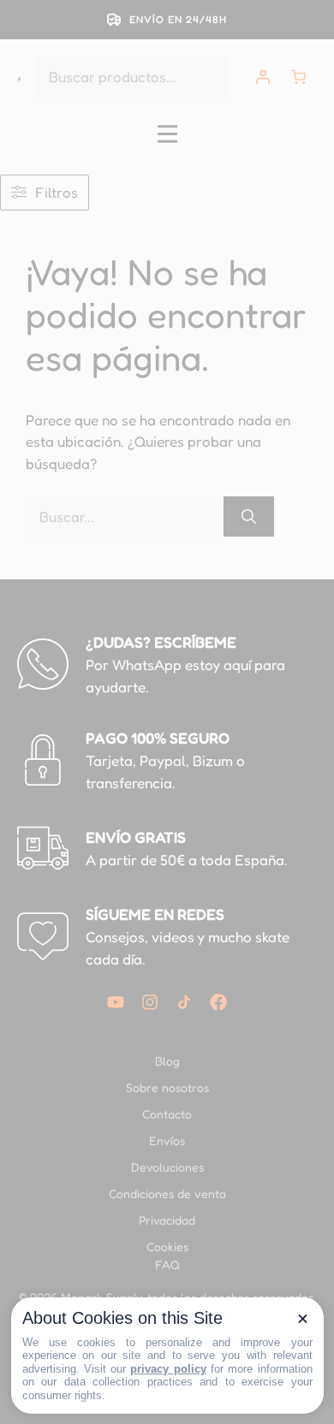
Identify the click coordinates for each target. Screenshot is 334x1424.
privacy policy (168, 1368)
